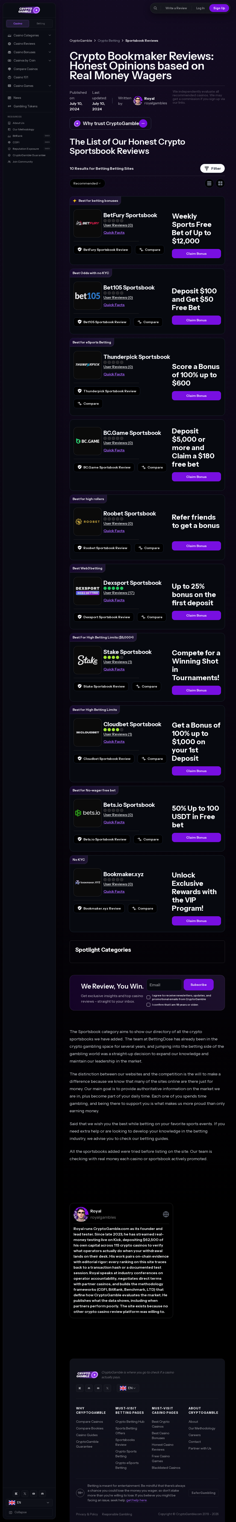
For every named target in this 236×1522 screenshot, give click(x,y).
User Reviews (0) (118, 225)
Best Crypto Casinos (161, 1424)
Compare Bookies (89, 1428)
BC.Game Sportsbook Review (106, 467)
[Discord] (42, 1493)
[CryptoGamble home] (29, 10)
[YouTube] (98, 1388)
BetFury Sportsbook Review (105, 250)
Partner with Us (200, 1448)
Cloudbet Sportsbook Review (106, 759)
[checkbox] (148, 997)
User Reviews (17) (119, 592)
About (193, 1422)
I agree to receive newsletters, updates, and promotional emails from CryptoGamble (181, 997)
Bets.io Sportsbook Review (104, 839)
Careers (195, 1435)
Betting (41, 23)
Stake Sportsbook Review (104, 686)
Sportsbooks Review (125, 1442)
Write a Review (176, 8)
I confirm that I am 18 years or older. (175, 1004)
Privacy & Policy (87, 1514)
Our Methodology (202, 1428)
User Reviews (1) (117, 661)
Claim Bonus (196, 254)
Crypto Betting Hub (130, 1422)
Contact (195, 1442)
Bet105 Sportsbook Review (104, 322)
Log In (200, 8)
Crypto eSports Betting (127, 1465)
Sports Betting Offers (126, 1430)
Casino (17, 23)
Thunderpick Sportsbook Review (109, 391)
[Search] (155, 8)
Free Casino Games (161, 1458)
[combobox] (29, 1502)
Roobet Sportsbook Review (105, 548)
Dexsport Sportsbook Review (106, 617)
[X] (24, 1493)
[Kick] (16, 1493)
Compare (152, 250)
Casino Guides (86, 1435)
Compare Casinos (89, 1422)
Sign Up (219, 8)
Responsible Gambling (117, 1514)
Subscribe (199, 985)
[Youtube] (33, 1493)
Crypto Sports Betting (125, 1453)
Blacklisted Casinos (166, 1468)
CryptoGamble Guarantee (87, 1444)
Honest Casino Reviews (163, 1447)
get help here (136, 1500)
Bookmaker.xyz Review (102, 908)
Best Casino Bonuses (160, 1435)
